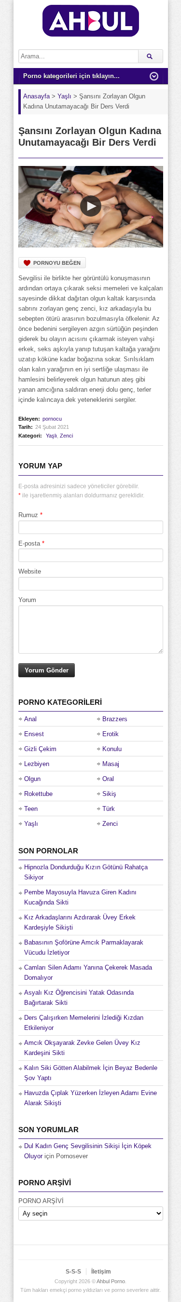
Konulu (112, 749)
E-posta (29, 543)
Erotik (110, 734)
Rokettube (38, 793)
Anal (30, 719)
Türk (108, 808)
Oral (108, 778)
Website (29, 571)
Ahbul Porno (111, 1281)
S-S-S (73, 1271)
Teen (31, 808)
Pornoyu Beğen (57, 263)
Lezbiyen (36, 763)
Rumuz (28, 515)
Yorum (27, 599)
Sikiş (109, 793)
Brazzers (114, 719)
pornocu (52, 419)
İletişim (101, 1271)
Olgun (32, 778)
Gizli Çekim (40, 749)
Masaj (110, 763)
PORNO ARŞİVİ (41, 1201)
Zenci (66, 436)
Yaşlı (51, 436)
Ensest (34, 734)
